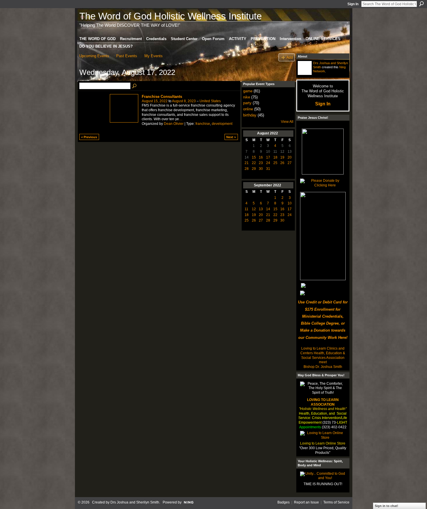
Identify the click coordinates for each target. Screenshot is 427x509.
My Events (153, 56)
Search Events (134, 86)
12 (254, 209)
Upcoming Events (94, 56)
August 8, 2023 (184, 101)
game (247, 91)
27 (290, 163)
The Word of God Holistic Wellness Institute (170, 16)
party (247, 103)
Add (289, 57)
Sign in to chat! (386, 506)
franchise (202, 124)
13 (261, 209)
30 (261, 169)
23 (261, 163)
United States (210, 101)
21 (247, 163)
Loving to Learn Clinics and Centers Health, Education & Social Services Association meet (322, 355)
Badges (283, 502)
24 (268, 163)
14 (268, 209)
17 (268, 157)
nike (246, 97)
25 (275, 163)
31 (268, 169)
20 (290, 157)
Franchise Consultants (162, 96)
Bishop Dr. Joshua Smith (323, 367)
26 (282, 163)
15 (254, 157)
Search (421, 3)
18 (275, 157)
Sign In (352, 4)
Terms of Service (336, 502)
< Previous (89, 137)
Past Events (126, 56)
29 (254, 169)
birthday (249, 115)
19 (282, 157)
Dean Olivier (174, 124)
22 (254, 163)
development (222, 124)
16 (261, 157)
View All (287, 122)
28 (247, 169)
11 (246, 209)
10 (290, 203)
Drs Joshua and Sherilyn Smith (134, 502)
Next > (231, 137)
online (248, 109)
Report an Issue (306, 502)
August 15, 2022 (155, 101)
